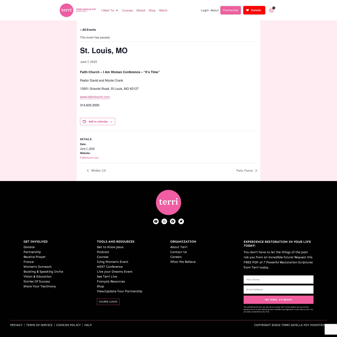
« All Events (88, 30)
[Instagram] (164, 221)
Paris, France (245, 170)
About (214, 10)
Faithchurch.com (89, 157)
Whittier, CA (98, 170)
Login (205, 10)
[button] (110, 10)
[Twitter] (181, 221)
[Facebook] (173, 221)
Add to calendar (98, 121)
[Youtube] (156, 221)
